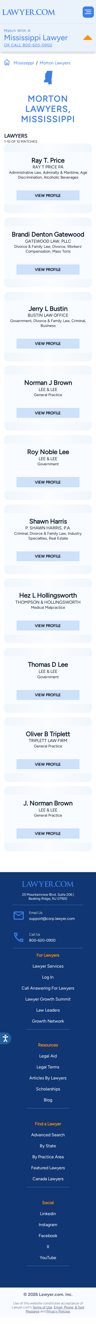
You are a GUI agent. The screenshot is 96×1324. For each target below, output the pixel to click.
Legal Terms (48, 1066)
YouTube (48, 1257)
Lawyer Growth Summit (48, 999)
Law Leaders (48, 1010)
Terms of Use (42, 1307)
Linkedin (48, 1213)
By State (48, 1145)
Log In (48, 977)
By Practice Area (48, 1156)
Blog (48, 1099)
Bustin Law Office (48, 315)
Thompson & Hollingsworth (48, 602)
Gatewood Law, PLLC (48, 241)
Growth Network (48, 1021)
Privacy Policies (58, 1311)
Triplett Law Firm (48, 740)
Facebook (48, 1235)
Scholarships (48, 1088)
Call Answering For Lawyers (48, 988)
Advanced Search (48, 1134)
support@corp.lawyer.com (52, 918)
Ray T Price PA (48, 166)
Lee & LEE (48, 389)
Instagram (48, 1224)
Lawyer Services (48, 966)
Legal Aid (48, 1056)
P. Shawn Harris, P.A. (48, 527)
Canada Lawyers (48, 1178)
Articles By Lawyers (47, 1077)
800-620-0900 (37, 45)
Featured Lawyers (48, 1167)
